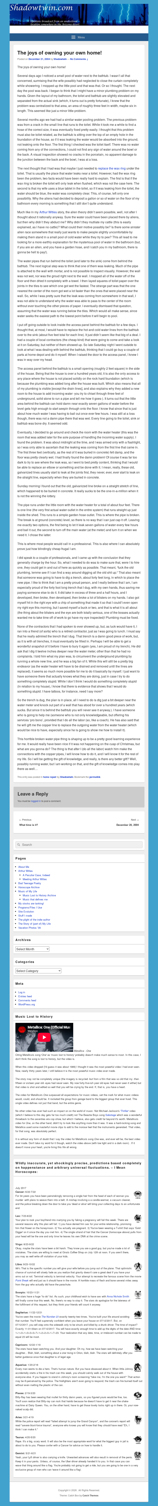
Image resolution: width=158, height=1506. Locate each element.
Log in (21, 992)
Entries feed (25, 996)
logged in (36, 801)
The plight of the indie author (34, 919)
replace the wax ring (112, 168)
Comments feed (27, 1000)
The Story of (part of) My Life (34, 923)
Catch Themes (90, 1495)
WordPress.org (26, 1004)
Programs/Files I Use (30, 907)
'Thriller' (124, 1111)
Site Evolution (26, 911)
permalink (94, 777)
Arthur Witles (48, 212)
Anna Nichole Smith (118, 1296)
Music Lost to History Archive (39, 895)
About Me (23, 867)
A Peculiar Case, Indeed (36, 875)
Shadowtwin (60, 59)
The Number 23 (50, 1316)
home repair (49, 777)
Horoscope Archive (29, 887)
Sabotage (110, 1115)
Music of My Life (27, 891)
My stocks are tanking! (31, 903)
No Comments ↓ (79, 59)
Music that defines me (35, 899)
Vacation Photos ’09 (29, 927)
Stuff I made (25, 915)
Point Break (22, 1280)
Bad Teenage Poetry (29, 883)
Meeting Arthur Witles (35, 879)
